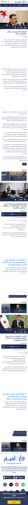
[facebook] (5, 484)
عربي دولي (24, 37)
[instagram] (17, 484)
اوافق (14, 502)
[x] (11, 484)
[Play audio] (3, 214)
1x (6, 214)
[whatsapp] (23, 484)
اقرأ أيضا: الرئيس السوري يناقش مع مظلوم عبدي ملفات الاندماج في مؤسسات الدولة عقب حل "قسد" (15, 396)
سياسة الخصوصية (7, 497)
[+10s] (25, 214)
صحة (10, 5)
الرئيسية (26, 5)
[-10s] (22, 214)
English (5, 1)
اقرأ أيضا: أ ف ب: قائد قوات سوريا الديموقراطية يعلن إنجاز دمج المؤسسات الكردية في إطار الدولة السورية (14, 262)
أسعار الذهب (19, 5)
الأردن (14, 5)
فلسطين (6, 5)
